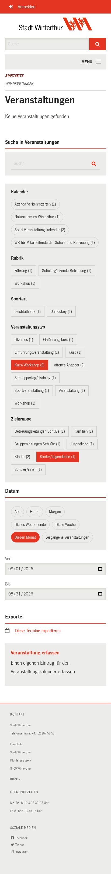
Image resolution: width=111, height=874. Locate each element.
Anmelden (26, 7)
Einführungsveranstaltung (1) (37, 352)
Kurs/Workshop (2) (29, 365)
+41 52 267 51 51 (43, 733)
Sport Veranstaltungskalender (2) (40, 230)
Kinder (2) (22, 457)
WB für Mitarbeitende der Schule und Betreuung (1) (55, 242)
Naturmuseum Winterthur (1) (37, 217)
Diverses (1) (24, 339)
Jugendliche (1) (82, 444)
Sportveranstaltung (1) (32, 390)
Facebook (22, 838)
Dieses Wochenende (30, 524)
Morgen (55, 511)
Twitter (20, 845)
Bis (8, 584)
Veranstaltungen (19, 84)
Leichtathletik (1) (28, 311)
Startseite (14, 76)
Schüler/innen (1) (28, 469)
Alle (17, 511)
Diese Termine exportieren (38, 630)
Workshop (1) (25, 283)
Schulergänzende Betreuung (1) (66, 271)
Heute (34, 511)
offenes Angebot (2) (69, 365)
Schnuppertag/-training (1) (35, 378)
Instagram (22, 851)
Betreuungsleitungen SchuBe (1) (40, 431)
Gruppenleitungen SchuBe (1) (37, 444)
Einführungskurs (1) (58, 339)
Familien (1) (84, 431)
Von (8, 559)
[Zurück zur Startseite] (55, 26)
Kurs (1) (75, 352)
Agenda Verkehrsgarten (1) (35, 204)
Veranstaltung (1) (72, 390)
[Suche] (97, 44)
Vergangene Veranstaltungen (67, 537)
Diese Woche (66, 524)
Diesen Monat (25, 537)
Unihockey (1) (61, 311)
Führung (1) (23, 271)
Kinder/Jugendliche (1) (57, 457)
